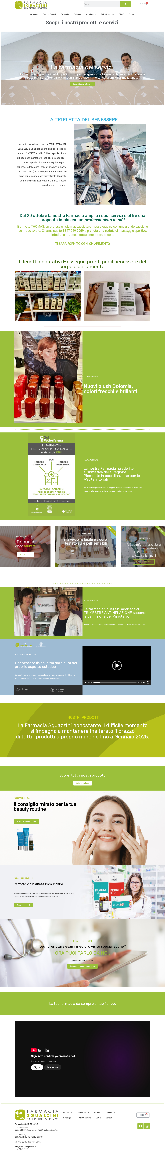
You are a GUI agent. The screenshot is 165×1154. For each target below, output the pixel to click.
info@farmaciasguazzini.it (25, 1147)
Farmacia (65, 14)
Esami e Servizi (49, 14)
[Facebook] (140, 1126)
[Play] (85, 682)
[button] (117, 665)
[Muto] (144, 682)
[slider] (114, 682)
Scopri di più (25, 554)
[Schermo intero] (148, 682)
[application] (116, 665)
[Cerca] (125, 4)
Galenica (77, 14)
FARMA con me (107, 14)
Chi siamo (33, 14)
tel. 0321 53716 (21, 1142)
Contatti (132, 14)
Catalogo (90, 14)
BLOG (121, 14)
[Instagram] (147, 1126)
